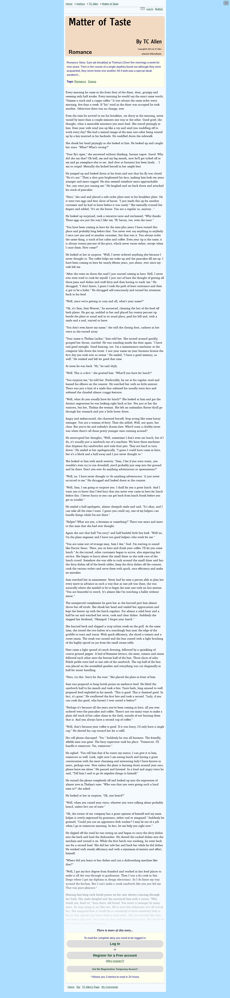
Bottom (159, 9)
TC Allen (93, 4)
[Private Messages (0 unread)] (143, 9)
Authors (80, 4)
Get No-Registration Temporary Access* (115, 969)
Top (78, 987)
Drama (92, 81)
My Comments (110, 987)
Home (69, 4)
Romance (80, 81)
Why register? (115, 961)
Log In (149, 9)
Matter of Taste (110, 4)
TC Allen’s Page (91, 987)
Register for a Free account (115, 955)
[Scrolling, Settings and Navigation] (226, 3)
